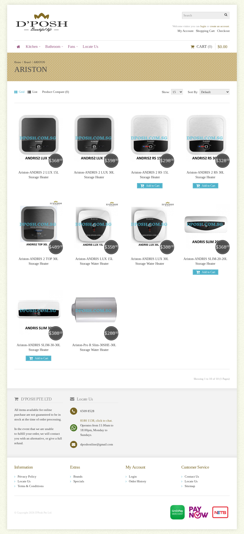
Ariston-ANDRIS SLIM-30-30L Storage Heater (39, 347)
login (203, 26)
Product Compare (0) (55, 92)
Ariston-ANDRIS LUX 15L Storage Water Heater (94, 261)
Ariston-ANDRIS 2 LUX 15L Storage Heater (38, 175)
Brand (27, 62)
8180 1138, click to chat (96, 420)
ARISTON (39, 62)
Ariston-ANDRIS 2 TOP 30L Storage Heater (38, 261)
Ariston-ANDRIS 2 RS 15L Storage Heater (150, 175)
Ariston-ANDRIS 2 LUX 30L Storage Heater (94, 175)
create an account (219, 26)
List (34, 92)
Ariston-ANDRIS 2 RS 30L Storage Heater (205, 175)
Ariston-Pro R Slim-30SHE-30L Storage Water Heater (94, 347)
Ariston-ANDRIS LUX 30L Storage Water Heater (150, 261)
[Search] (226, 15)
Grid (21, 92)
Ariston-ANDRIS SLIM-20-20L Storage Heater (205, 261)
